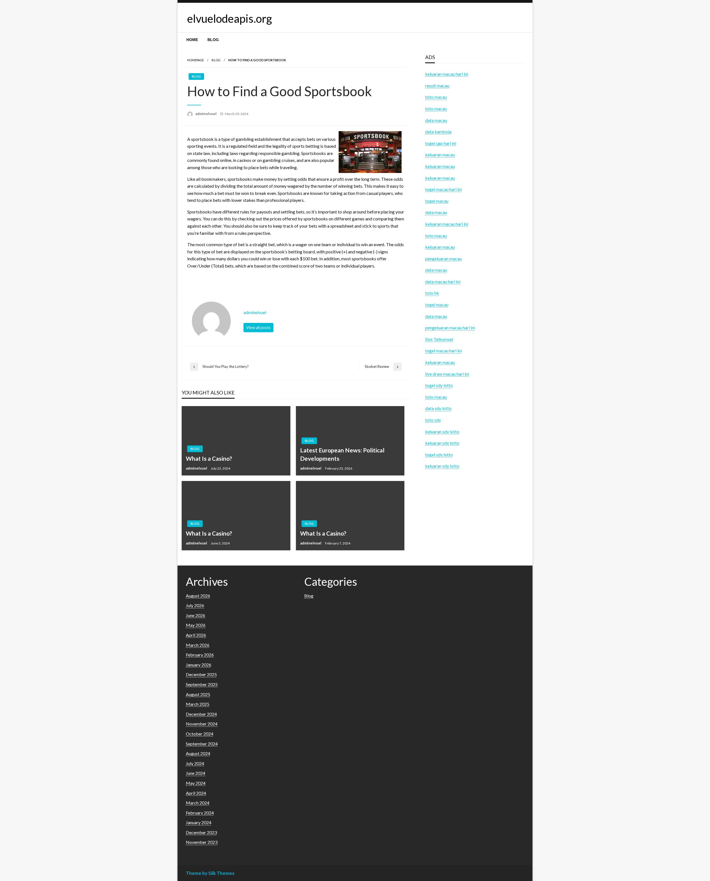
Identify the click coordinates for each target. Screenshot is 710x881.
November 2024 (201, 723)
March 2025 (197, 704)
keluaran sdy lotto (442, 465)
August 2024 (198, 753)
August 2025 (198, 694)
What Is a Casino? (209, 458)
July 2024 (195, 763)
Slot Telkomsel (439, 339)
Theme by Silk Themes (210, 873)
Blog (213, 39)
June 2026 (195, 615)
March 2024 (197, 802)
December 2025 (201, 674)
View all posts (258, 327)
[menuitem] (192, 40)
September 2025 (202, 684)
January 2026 (198, 664)
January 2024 (198, 822)
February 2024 (200, 812)
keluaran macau (440, 362)
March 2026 (197, 645)
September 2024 (202, 743)
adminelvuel (206, 113)
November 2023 (201, 842)
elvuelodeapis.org (229, 18)
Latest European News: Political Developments (342, 454)
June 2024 (195, 773)
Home (192, 39)
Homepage (195, 60)
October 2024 (199, 733)
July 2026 (195, 605)
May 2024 (196, 783)
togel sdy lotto (439, 454)
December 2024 (201, 714)
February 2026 (200, 654)
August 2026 (198, 595)
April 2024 (196, 793)
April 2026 (196, 635)
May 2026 (196, 625)
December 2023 (201, 832)
